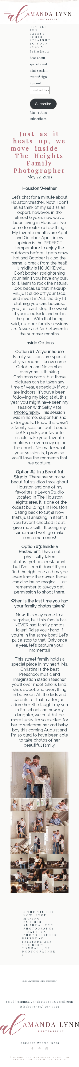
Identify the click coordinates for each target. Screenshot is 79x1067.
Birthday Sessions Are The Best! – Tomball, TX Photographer (39, 944)
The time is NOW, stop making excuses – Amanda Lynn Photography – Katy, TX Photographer (40, 923)
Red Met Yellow (54, 1059)
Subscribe (43, 104)
